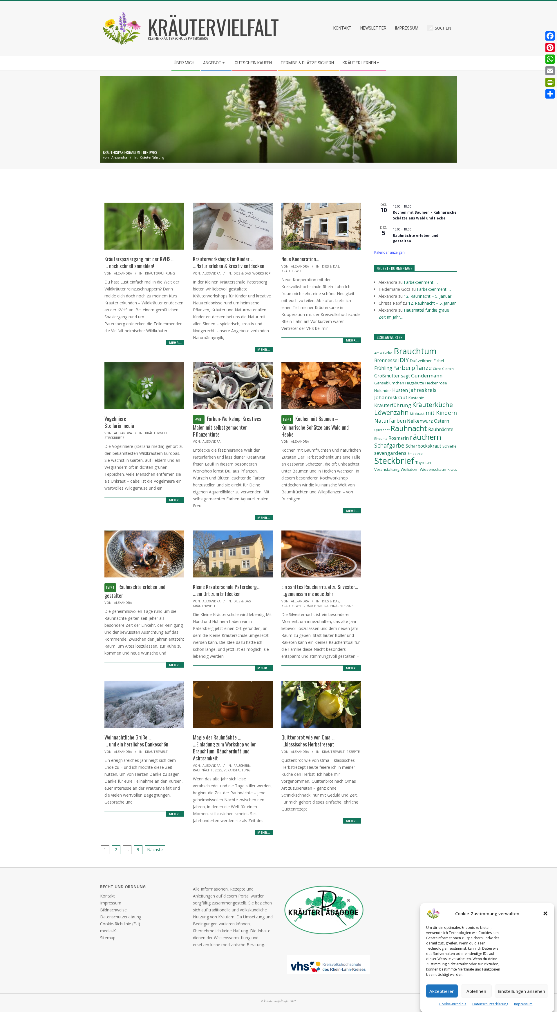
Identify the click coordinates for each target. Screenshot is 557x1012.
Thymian (423, 462)
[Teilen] (550, 94)
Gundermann (427, 375)
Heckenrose (436, 383)
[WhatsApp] (550, 59)
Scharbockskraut (423, 446)
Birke (388, 352)
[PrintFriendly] (550, 82)
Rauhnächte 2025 (338, 606)
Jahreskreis (423, 389)
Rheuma (380, 439)
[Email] (550, 71)
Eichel (439, 360)
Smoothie (415, 454)
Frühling (383, 368)
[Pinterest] (550, 47)
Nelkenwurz (420, 421)
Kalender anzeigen (389, 252)
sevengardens (390, 453)
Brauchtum (415, 351)
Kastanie (416, 397)
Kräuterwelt (292, 271)
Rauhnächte (440, 429)
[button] (545, 913)
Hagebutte (414, 383)
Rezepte (353, 751)
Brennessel (386, 360)
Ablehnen (476, 991)
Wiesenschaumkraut (438, 469)
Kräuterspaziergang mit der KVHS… (131, 152)
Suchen (443, 28)
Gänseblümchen (389, 383)
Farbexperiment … (421, 282)
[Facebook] (550, 36)
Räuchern (314, 606)
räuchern (425, 437)
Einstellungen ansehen (521, 991)
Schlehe (449, 446)
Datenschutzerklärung (490, 1004)
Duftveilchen (421, 360)
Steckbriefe (114, 437)
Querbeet (382, 430)
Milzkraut (417, 414)
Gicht (437, 369)
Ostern (441, 421)
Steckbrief (394, 460)
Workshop (261, 273)
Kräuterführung (152, 157)
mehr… (175, 342)
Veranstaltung (237, 770)
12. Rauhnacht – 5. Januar (427, 296)
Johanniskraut (390, 397)
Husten (400, 390)
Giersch (448, 369)
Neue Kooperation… (300, 259)
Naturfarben (390, 420)
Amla (378, 353)
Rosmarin (398, 438)
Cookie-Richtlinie (452, 1004)
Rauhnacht (409, 428)
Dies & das (242, 273)
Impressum (523, 1004)
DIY (404, 360)
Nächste (155, 849)
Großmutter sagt (392, 376)
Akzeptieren (442, 991)
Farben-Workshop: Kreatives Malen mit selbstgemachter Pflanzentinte (227, 426)
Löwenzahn (391, 412)
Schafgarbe (389, 445)
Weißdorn (410, 469)
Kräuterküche (432, 404)
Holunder (382, 390)
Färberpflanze (412, 368)
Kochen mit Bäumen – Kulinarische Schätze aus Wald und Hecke (315, 426)
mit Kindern (441, 413)
